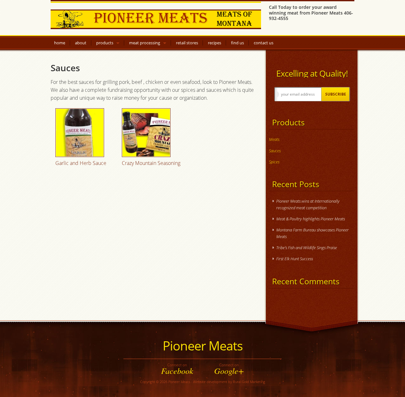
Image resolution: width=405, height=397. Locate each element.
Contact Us (263, 43)
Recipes (214, 43)
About (80, 43)
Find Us (237, 43)
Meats (274, 139)
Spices (274, 162)
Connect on (177, 368)
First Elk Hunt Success (294, 259)
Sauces (275, 151)
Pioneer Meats (156, 18)
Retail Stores (187, 43)
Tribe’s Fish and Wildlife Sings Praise (306, 247)
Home (59, 43)
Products (104, 44)
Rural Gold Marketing (249, 381)
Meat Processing (144, 44)
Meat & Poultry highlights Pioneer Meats (310, 219)
